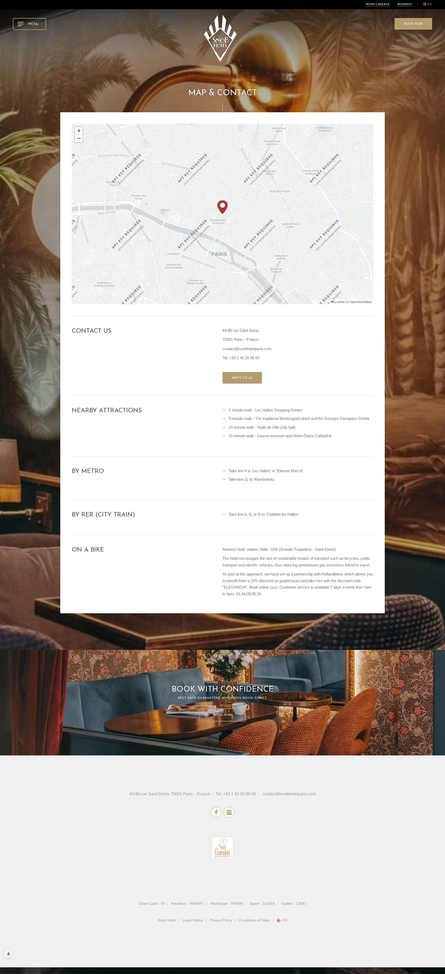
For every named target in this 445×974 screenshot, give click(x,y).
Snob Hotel (167, 920)
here (273, 587)
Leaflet (339, 301)
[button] (222, 207)
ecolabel (222, 848)
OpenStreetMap (361, 301)
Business (405, 4)
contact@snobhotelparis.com (289, 794)
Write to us (242, 378)
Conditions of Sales (254, 920)
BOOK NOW (413, 23)
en (429, 4)
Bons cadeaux (377, 4)
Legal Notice (193, 920)
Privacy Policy (221, 920)
